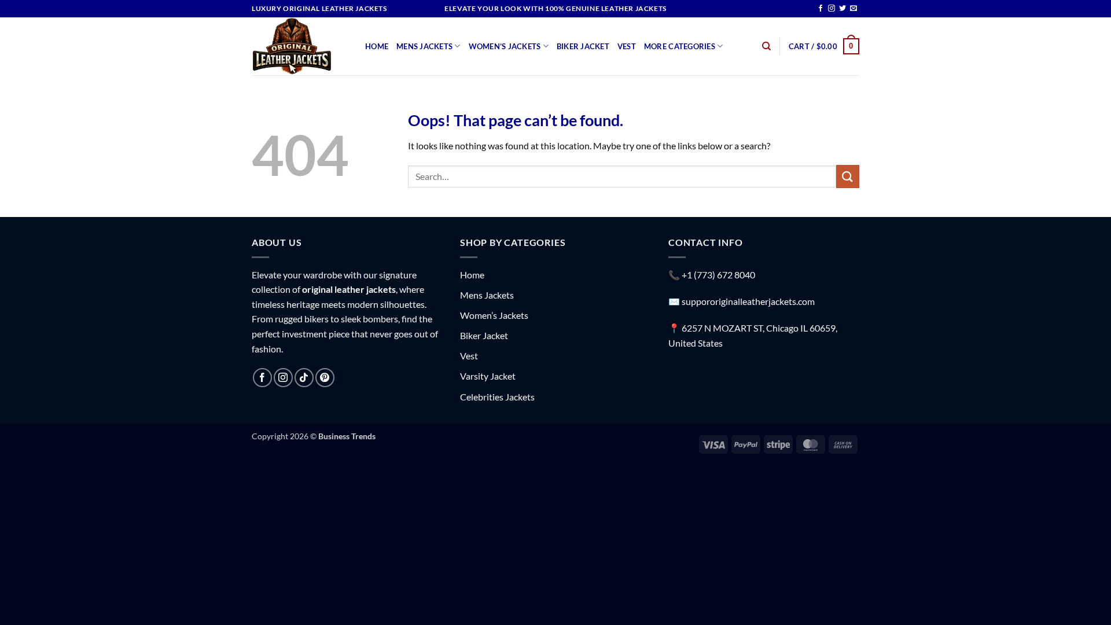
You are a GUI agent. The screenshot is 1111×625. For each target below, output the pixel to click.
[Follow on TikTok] (304, 377)
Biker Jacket (583, 46)
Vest (626, 46)
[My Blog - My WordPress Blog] (300, 46)
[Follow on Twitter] (842, 9)
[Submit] (847, 176)
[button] (824, 46)
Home (376, 46)
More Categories (679, 46)
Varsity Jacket (488, 375)
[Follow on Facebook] (820, 9)
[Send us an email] (853, 9)
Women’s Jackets (505, 46)
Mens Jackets (424, 46)
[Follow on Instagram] (831, 9)
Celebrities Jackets (497, 396)
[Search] (766, 46)
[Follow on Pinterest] (324, 377)
